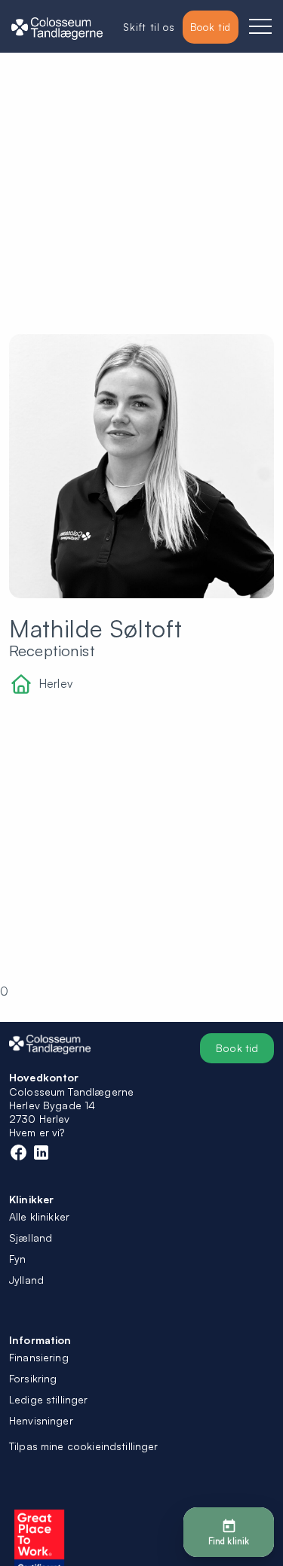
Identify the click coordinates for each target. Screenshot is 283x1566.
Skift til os (148, 26)
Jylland (26, 1279)
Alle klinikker (39, 1216)
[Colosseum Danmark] (57, 27)
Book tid (237, 1047)
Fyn (17, 1258)
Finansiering (39, 1357)
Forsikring (33, 1378)
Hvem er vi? (37, 1132)
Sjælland (30, 1237)
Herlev (55, 684)
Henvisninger (41, 1420)
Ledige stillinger (48, 1399)
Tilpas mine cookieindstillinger (83, 1446)
